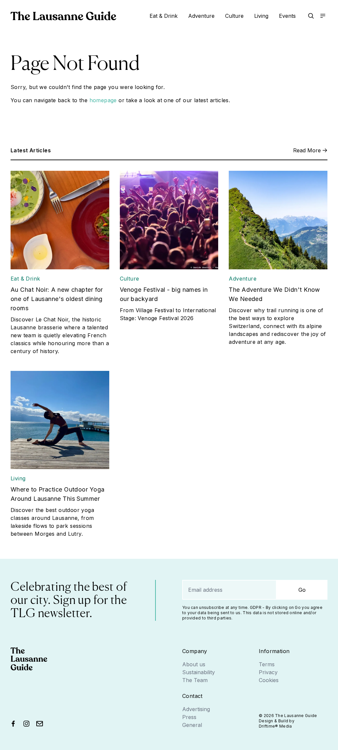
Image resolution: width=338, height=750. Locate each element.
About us (193, 664)
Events (287, 16)
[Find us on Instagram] (26, 723)
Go (302, 589)
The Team (195, 680)
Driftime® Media (275, 726)
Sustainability (198, 672)
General (192, 725)
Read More (307, 150)
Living (261, 16)
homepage (103, 100)
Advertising (196, 709)
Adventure (201, 16)
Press (189, 717)
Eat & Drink (164, 16)
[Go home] (63, 15)
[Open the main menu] (322, 15)
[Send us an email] (39, 723)
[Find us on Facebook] (13, 723)
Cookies (269, 680)
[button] (311, 15)
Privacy (268, 672)
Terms (267, 664)
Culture (234, 16)
